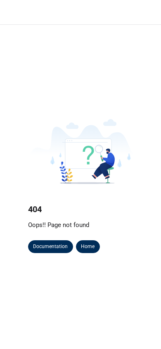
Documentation (50, 246)
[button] (142, 328)
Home (88, 246)
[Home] (54, 12)
